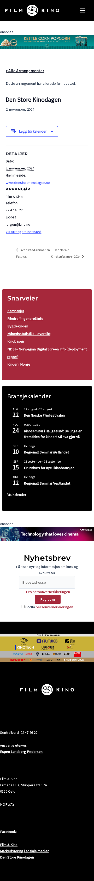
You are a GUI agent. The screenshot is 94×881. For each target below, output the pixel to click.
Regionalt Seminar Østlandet (46, 452)
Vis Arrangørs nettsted (23, 231)
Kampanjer (15, 311)
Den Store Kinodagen (17, 857)
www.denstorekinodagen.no (28, 182)
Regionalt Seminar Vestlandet (47, 483)
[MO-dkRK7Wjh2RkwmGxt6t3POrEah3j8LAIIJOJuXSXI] (47, 533)
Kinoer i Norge (18, 364)
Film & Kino (8, 844)
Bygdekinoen (17, 326)
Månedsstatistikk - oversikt (28, 333)
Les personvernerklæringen (48, 591)
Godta (49, 607)
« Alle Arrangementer (25, 70)
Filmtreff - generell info (25, 318)
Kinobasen (15, 341)
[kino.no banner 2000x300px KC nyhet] (47, 41)
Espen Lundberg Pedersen (21, 751)
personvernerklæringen (54, 607)
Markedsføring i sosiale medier (24, 851)
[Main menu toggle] (82, 10)
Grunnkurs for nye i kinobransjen (49, 467)
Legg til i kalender (33, 131)
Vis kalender (16, 494)
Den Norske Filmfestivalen (44, 415)
